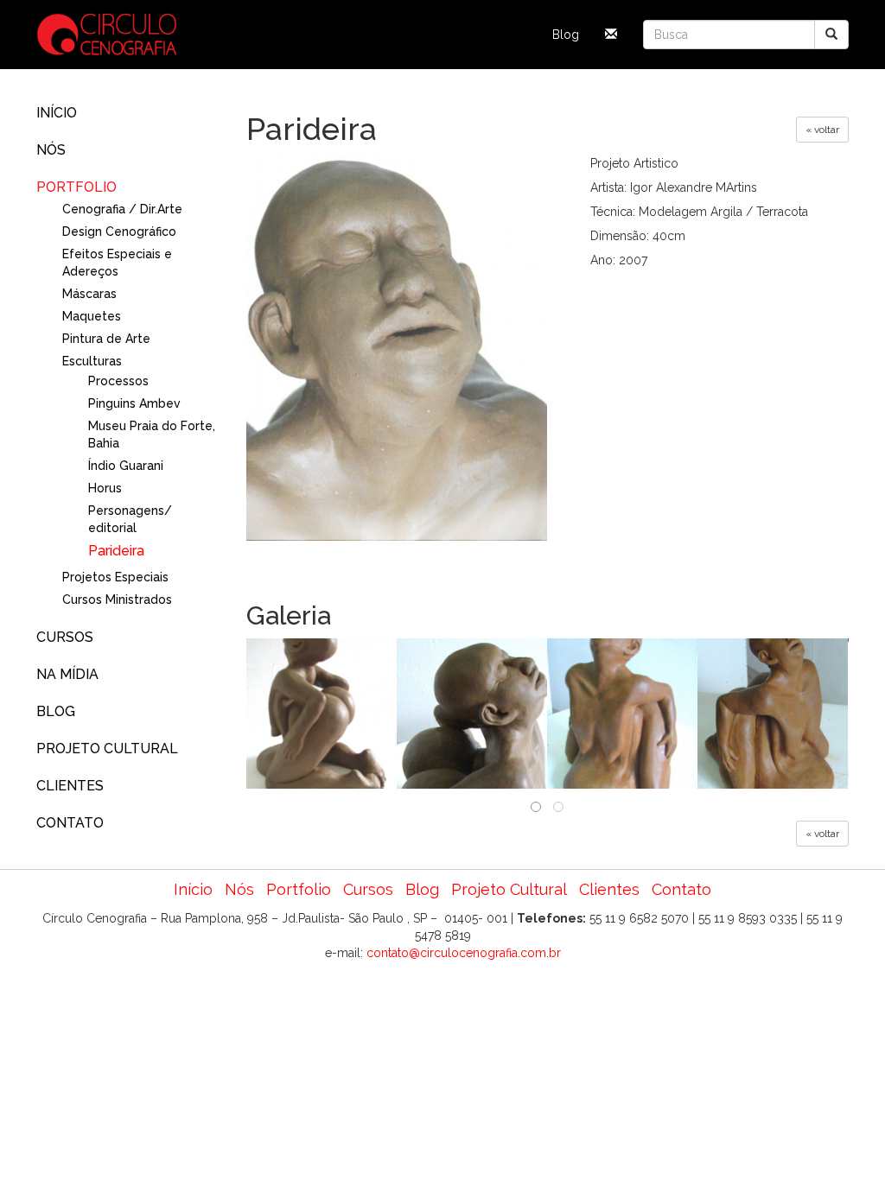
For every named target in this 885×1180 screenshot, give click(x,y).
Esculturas (92, 361)
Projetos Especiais (115, 577)
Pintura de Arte (106, 339)
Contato (70, 823)
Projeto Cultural (107, 748)
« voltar (822, 130)
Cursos (64, 637)
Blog (565, 34)
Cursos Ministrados (117, 599)
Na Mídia (67, 674)
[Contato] (611, 34)
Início (56, 113)
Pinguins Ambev (134, 403)
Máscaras (89, 294)
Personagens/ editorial (130, 519)
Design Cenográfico (119, 231)
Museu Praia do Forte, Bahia (151, 434)
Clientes (70, 785)
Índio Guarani (125, 466)
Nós (51, 150)
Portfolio (76, 187)
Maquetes (91, 316)
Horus (105, 488)
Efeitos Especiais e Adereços (117, 262)
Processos (118, 381)
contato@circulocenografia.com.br (463, 953)
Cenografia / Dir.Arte (122, 209)
